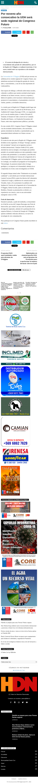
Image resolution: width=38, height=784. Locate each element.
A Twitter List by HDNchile (8, 652)
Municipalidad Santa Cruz (8, 760)
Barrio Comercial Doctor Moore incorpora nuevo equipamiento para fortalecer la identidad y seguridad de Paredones (18, 637)
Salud (2, 763)
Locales (3, 769)
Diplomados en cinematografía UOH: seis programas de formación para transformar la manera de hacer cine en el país (28, 258)
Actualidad (4, 754)
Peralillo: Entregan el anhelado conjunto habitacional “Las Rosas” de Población (31, 284)
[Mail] (19, 702)
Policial (3, 751)
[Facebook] (11, 702)
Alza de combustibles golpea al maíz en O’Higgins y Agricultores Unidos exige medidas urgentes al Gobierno (6, 286)
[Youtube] (27, 702)
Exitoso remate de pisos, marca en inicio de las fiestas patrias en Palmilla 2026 (18, 632)
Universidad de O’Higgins (11, 76)
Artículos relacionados (14, 270)
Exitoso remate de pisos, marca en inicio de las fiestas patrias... (23, 736)
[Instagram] (15, 702)
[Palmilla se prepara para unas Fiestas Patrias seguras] (6, 718)
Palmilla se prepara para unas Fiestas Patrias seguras (16, 622)
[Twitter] (23, 702)
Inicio (2, 7)
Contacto (13, 779)
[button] (35, 2)
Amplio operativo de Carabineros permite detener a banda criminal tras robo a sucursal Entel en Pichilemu (19, 285)
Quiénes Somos (22, 779)
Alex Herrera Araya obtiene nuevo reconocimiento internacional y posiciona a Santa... (23, 727)
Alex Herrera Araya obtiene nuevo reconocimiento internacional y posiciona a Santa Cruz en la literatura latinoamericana (18, 627)
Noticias (4, 10)
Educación (4, 757)
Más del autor (26, 270)
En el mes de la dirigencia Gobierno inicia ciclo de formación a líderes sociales (18, 643)
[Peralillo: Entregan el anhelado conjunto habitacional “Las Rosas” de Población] (31, 277)
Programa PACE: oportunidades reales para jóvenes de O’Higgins (9, 256)
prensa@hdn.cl (26, 698)
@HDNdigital (19, 670)
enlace (6, 223)
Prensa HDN (7, 28)
